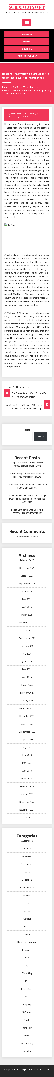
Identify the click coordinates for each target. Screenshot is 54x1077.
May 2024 (27, 669)
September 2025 (27, 583)
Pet (27, 981)
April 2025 (27, 607)
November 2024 (27, 622)
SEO (27, 996)
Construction (27, 864)
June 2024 (27, 661)
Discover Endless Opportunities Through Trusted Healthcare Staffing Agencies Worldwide (27, 499)
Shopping (27, 48)
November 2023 (27, 716)
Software (27, 1012)
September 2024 (27, 638)
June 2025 (27, 591)
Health (27, 926)
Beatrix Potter (15, 113)
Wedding (27, 1051)
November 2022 (27, 809)
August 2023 (27, 739)
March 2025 (27, 614)
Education (27, 879)
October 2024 (27, 630)
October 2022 (27, 817)
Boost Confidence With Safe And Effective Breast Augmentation (27, 511)
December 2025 (27, 568)
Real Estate (27, 989)
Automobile (27, 840)
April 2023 (27, 770)
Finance (27, 895)
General (27, 41)
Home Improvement (27, 56)
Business (27, 34)
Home (27, 934)
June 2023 (27, 755)
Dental (27, 872)
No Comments (30, 116)
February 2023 (27, 786)
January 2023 (27, 794)
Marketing (27, 973)
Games (27, 911)
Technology (15, 116)
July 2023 (27, 747)
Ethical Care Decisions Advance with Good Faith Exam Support (27, 486)
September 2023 (27, 731)
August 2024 (27, 646)
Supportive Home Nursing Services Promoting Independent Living (27, 464)
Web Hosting (27, 1043)
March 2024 (27, 685)
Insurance (27, 950)
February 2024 (27, 693)
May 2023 (27, 763)
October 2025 (27, 575)
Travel (27, 1035)
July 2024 (27, 654)
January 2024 (27, 700)
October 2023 (27, 724)
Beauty (27, 848)
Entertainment (27, 887)
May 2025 (27, 599)
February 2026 (27, 560)
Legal (27, 965)
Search (27, 429)
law (27, 957)
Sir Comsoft (27, 7)
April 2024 (27, 677)
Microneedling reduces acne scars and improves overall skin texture (27, 475)
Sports (27, 1020)
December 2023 (27, 708)
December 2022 (27, 802)
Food (27, 903)
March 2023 (27, 778)
